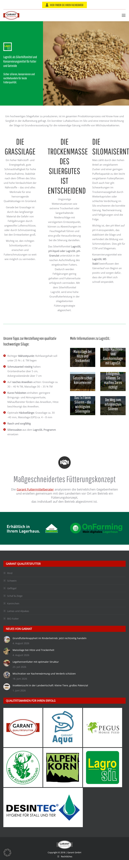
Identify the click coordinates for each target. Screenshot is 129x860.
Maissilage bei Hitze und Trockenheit (33, 650)
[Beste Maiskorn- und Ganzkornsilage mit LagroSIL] (113, 357)
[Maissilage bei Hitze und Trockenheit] (82, 357)
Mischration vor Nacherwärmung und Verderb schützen (44, 673)
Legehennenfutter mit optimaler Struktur (36, 661)
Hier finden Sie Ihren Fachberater (66, 5)
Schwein (12, 580)
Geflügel (11, 588)
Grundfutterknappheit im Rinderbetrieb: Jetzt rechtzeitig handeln (50, 638)
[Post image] (6, 639)
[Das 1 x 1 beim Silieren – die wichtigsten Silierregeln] (82, 405)
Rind (9, 573)
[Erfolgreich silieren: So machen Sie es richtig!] (113, 381)
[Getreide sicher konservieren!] (82, 381)
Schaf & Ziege (15, 595)
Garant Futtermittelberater (35, 489)
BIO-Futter (13, 618)
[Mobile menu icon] (124, 15)
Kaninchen (13, 603)
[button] (7, 852)
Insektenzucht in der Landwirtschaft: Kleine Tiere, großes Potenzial (50, 685)
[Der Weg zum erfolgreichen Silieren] (113, 405)
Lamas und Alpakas (18, 611)
